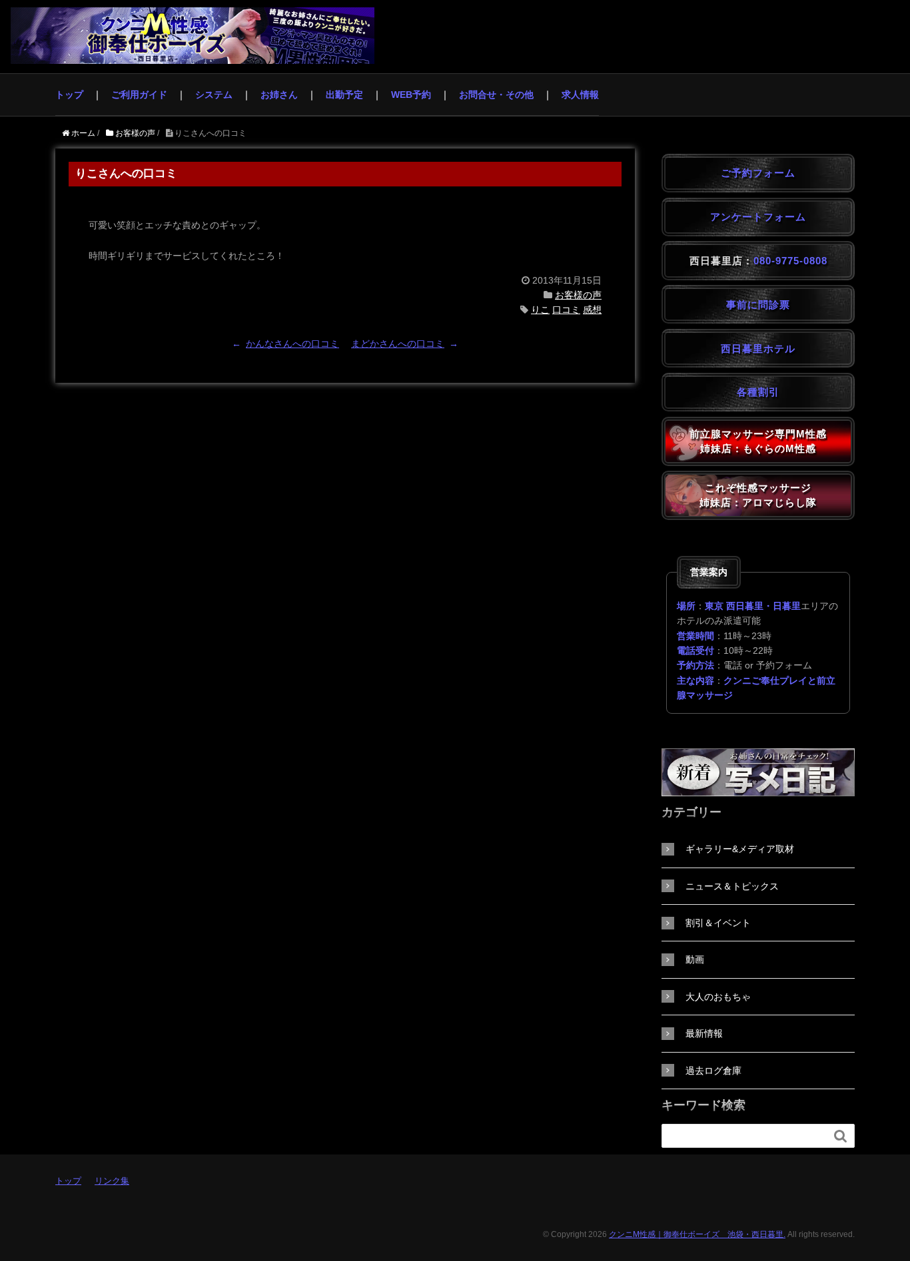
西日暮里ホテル (758, 348)
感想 (592, 309)
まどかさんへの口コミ (397, 343)
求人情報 (580, 94)
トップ (69, 94)
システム (213, 94)
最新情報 (704, 1033)
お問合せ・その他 (496, 94)
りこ (540, 309)
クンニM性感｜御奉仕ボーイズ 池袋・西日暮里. (697, 1234)
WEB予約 (411, 94)
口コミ (566, 309)
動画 (694, 959)
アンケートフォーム (758, 216)
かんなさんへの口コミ (292, 343)
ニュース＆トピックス (732, 886)
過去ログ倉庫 (713, 1070)
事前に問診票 (758, 304)
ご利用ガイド (139, 94)
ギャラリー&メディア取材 (739, 849)
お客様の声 (578, 295)
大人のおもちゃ (718, 996)
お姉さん (279, 94)
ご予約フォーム (758, 172)
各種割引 (758, 391)
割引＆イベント (718, 922)
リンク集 (112, 1181)
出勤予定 (344, 94)
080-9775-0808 (790, 260)
